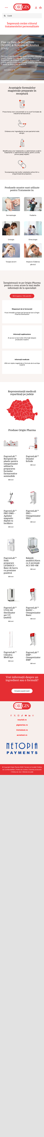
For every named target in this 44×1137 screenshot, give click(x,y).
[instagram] (18, 715)
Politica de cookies (22, 769)
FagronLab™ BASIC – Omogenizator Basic (33, 611)
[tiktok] (22, 715)
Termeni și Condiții (30, 767)
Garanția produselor (35, 769)
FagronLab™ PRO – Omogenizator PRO (33, 515)
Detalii (12, 479)
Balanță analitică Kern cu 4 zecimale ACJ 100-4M (33, 562)
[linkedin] (29, 715)
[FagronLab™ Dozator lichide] (33, 443)
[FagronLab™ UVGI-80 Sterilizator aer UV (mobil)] (11, 594)
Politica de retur (17, 772)
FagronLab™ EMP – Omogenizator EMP (33, 656)
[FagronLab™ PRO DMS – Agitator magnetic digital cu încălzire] (11, 498)
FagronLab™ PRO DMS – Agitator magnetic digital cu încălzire (10, 517)
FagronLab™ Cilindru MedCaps (10, 655)
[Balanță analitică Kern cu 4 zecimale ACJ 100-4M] (33, 545)
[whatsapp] (33, 715)
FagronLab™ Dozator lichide (32, 459)
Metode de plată (28, 772)
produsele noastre (22, 340)
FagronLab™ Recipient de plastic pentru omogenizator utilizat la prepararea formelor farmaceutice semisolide (11, 466)
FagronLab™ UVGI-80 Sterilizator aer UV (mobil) (10, 613)
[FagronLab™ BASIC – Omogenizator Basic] (33, 594)
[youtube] (26, 715)
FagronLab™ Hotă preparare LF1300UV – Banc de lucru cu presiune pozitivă (11, 565)
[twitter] (15, 715)
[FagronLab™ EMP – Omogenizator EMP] (33, 639)
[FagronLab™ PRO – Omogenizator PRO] (33, 498)
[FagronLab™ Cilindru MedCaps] (11, 639)
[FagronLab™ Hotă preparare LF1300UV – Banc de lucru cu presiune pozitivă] (11, 545)
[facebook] (11, 715)
